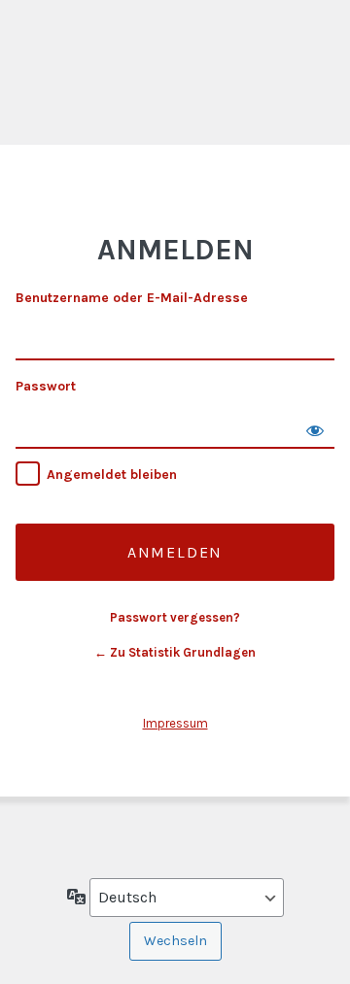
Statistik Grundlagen (175, 91)
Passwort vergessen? (175, 617)
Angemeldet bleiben (112, 474)
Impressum (175, 723)
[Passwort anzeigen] (315, 429)
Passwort (46, 386)
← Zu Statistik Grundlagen (175, 652)
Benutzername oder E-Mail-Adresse (132, 297)
